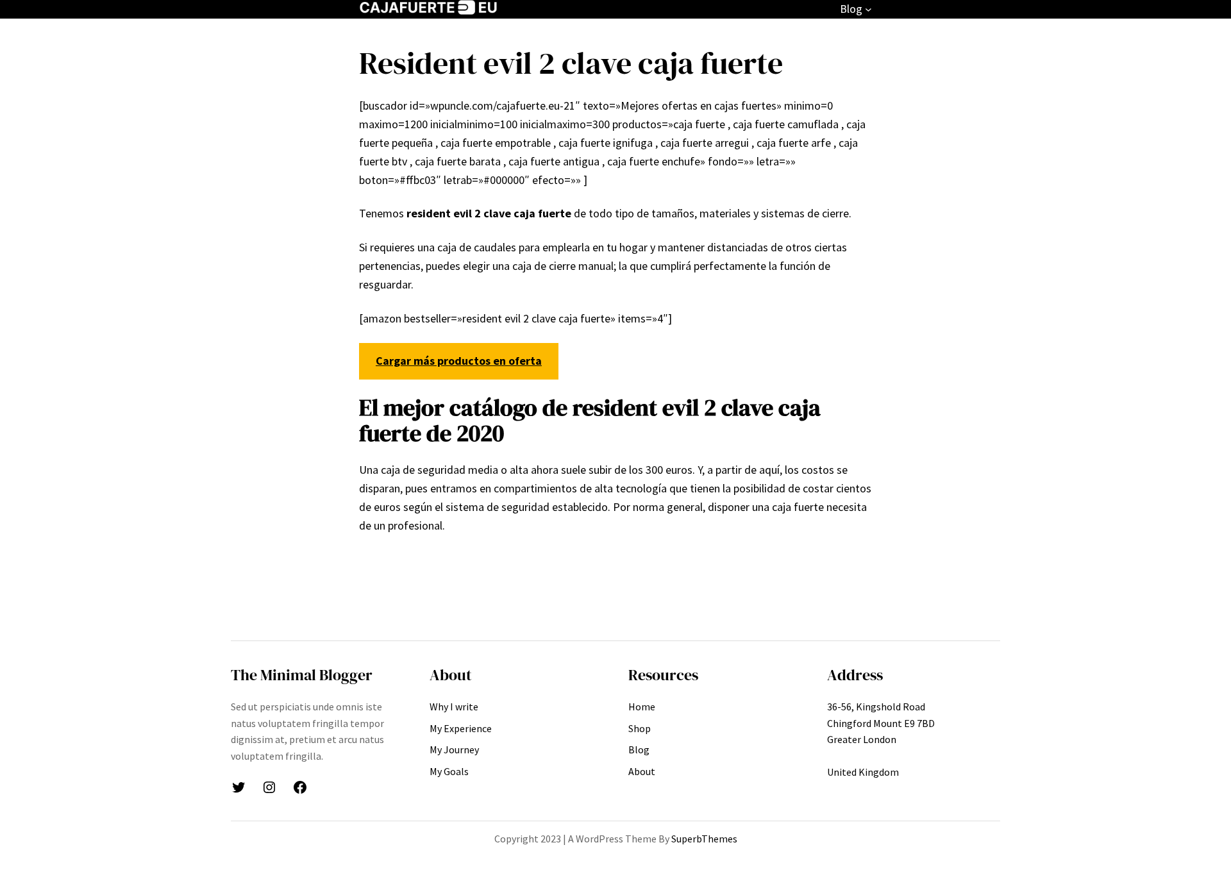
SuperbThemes (704, 838)
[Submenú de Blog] (868, 9)
